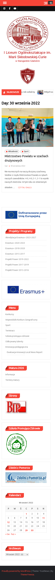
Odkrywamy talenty (14, 341)
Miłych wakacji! (46, 92)
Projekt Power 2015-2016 (17, 270)
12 (8, 522)
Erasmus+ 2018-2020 (15, 248)
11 (43, 518)
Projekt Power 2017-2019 (17, 264)
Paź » (13, 534)
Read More (24, 187)
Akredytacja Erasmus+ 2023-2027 (20, 237)
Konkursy (9, 314)
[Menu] (4, 3)
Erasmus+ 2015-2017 (15, 254)
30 (32, 530)
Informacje (10, 374)
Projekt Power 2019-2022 (17, 259)
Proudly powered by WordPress (16, 571)
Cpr (6, 166)
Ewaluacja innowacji (16, 352)
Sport (26, 151)
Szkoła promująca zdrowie (17, 336)
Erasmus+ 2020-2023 (15, 243)
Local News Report (33, 352)
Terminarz (10, 330)
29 (26, 530)
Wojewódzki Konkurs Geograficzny (21, 320)
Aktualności (13, 151)
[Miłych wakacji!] (36, 92)
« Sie (7, 534)
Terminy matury (12, 380)
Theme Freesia (27, 574)
